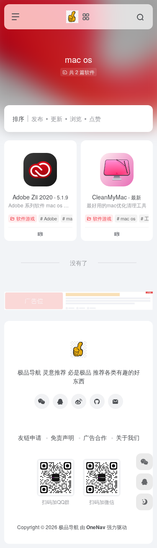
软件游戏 (25, 218)
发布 (37, 118)
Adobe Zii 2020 (40, 197)
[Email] (115, 401)
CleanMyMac (116, 197)
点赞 (95, 118)
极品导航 (69, 526)
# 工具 (147, 218)
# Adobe (48, 218)
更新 (56, 118)
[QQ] (60, 401)
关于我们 (127, 437)
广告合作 (95, 437)
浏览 (76, 118)
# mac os (71, 218)
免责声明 (62, 437)
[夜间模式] (144, 502)
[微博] (78, 401)
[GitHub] (97, 401)
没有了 (79, 262)
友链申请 (29, 437)
